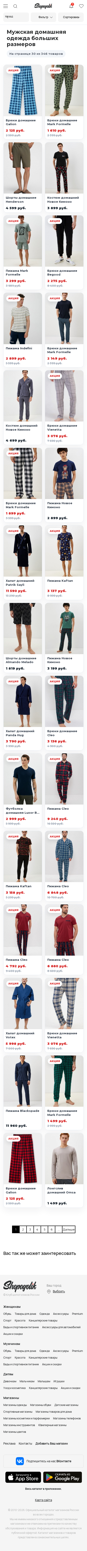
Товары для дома (25, 1314)
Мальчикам (27, 1381)
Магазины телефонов (67, 1418)
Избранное (81, 6)
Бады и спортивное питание (21, 1327)
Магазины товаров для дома (54, 1412)
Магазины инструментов (19, 1425)
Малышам (44, 1381)
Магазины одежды (15, 1405)
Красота (20, 1320)
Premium (77, 1314)
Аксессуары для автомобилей (61, 1327)
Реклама (9, 1443)
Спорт (7, 1320)
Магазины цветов (14, 1432)
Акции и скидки (13, 1334)
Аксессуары (61, 1314)
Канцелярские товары (43, 1320)
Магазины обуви (40, 1405)
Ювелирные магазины (52, 1425)
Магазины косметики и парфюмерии (26, 1418)
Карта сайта (43, 1500)
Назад (9, 16)
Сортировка (71, 17)
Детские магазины (66, 1405)
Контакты (25, 1443)
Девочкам (9, 1381)
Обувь (7, 1314)
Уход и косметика (14, 1388)
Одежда (44, 1314)
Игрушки (59, 1381)
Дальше (66, 1229)
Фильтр (43, 17)
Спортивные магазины (17, 1412)
